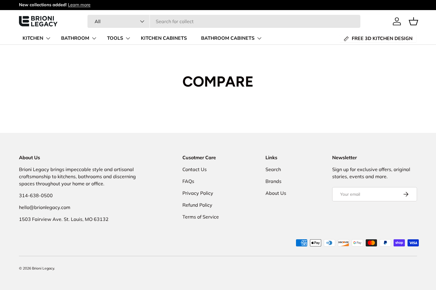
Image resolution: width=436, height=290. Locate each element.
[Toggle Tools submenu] (127, 38)
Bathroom (75, 38)
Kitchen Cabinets (164, 38)
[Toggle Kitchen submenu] (48, 38)
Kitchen (33, 38)
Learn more (79, 4)
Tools (115, 38)
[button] (413, 21)
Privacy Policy (197, 193)
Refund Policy (197, 205)
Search (273, 169)
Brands (273, 181)
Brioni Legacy (43, 268)
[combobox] (224, 21)
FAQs (188, 181)
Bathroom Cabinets (227, 38)
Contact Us (194, 169)
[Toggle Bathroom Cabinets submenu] (259, 38)
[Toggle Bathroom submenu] (94, 38)
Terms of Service (200, 217)
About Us (275, 193)
